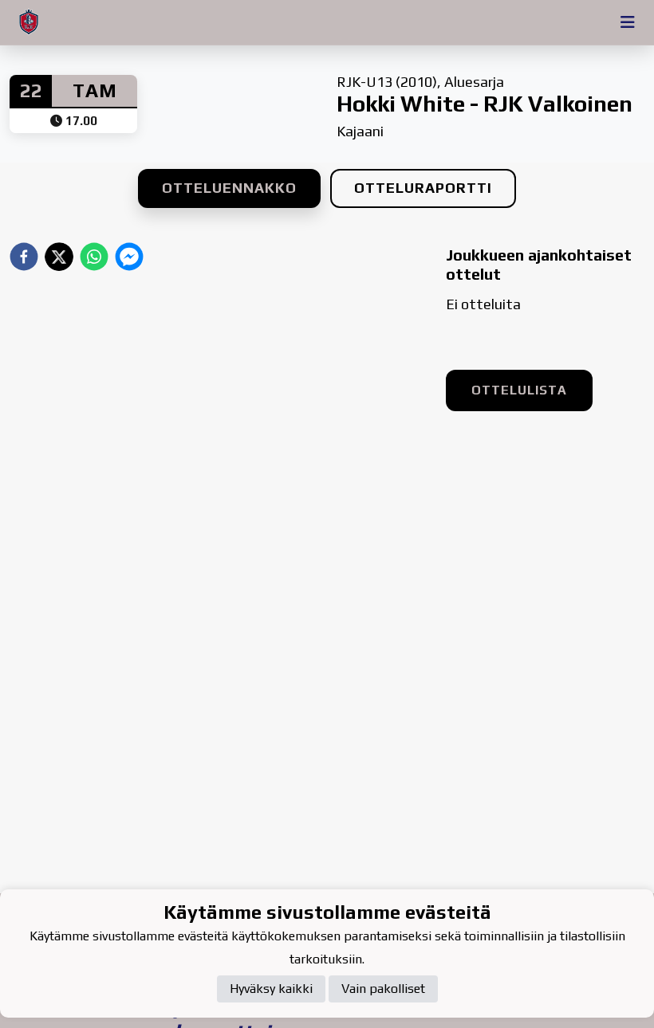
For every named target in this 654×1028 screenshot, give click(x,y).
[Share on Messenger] (129, 256)
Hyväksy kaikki (271, 988)
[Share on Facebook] (24, 256)
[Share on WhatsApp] (94, 256)
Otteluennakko (229, 187)
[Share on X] (59, 256)
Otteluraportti (423, 187)
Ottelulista (519, 390)
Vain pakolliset (383, 988)
